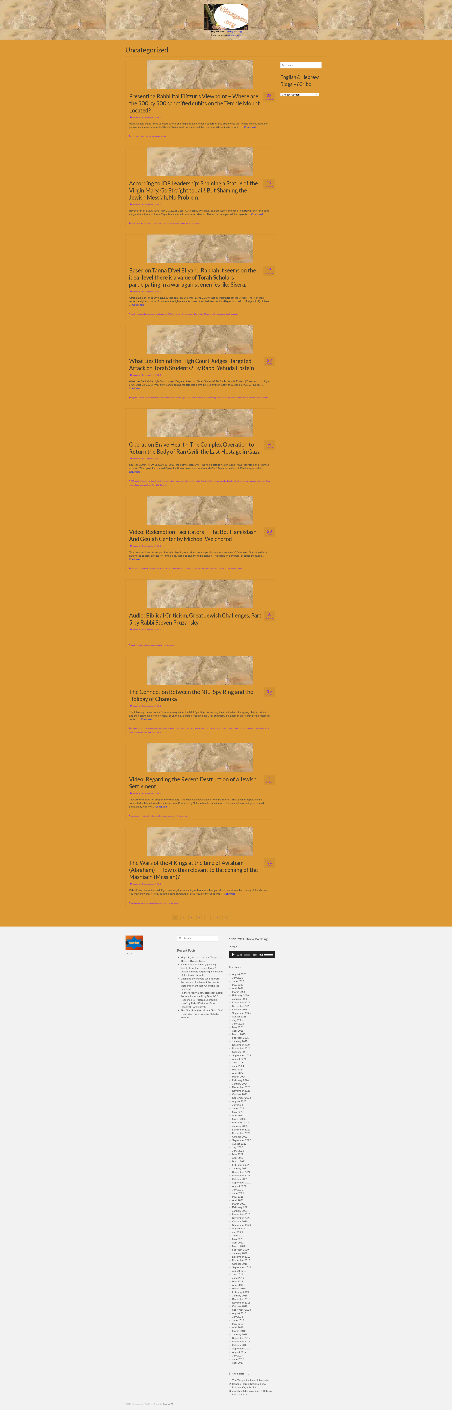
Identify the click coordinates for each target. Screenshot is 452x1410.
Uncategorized (147, 117)
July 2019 (237, 1274)
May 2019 (237, 1281)
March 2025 (239, 1034)
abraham (134, 903)
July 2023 (237, 1104)
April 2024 (237, 1073)
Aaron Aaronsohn (138, 728)
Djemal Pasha (221, 728)
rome (267, 728)
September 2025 (241, 1013)
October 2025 (240, 1009)
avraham (142, 903)
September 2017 (241, 1348)
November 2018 (241, 1302)
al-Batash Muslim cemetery (159, 481)
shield (178, 314)
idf (152, 223)
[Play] (233, 955)
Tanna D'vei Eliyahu (202, 314)
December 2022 (241, 1129)
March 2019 (239, 1288)
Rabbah (171, 314)
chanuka (189, 728)
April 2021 (237, 1200)
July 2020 (237, 1232)
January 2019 (240, 1295)
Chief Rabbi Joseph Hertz (204, 728)
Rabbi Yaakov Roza (143, 485)
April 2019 (237, 1285)
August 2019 (239, 1270)
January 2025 (240, 1041)
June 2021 (238, 1193)
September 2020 (241, 1225)
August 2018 (239, 1313)
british (164, 728)
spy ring (147, 732)
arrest (133, 223)
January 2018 (240, 1334)
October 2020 (240, 1221)
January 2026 (240, 999)
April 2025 (237, 1030)
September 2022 (241, 1140)
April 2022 (237, 1157)
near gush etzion (177, 816)
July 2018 (237, 1316)
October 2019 (240, 1263)
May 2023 (237, 1112)
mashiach (151, 903)
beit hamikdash (141, 568)
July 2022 (237, 1147)
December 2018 (241, 1299)
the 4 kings (168, 903)
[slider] (268, 954)
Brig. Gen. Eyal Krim (205, 481)
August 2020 (239, 1228)
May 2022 (237, 1154)
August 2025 (239, 1016)
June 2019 (238, 1278)
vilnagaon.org (234, 31)
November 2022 (241, 1133)
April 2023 (237, 1115)
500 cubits (135, 136)
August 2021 (239, 1186)
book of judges (137, 314)
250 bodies (135, 481)
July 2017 (237, 1355)
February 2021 (240, 1207)
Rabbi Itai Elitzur (147, 136)
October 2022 (240, 1136)
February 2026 (240, 995)
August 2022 (239, 1143)
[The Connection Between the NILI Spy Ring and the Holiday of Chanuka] (200, 670)
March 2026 (239, 991)
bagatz (134, 398)
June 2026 (238, 981)
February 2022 (240, 1164)
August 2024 (239, 1059)
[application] (252, 954)
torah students (262, 398)
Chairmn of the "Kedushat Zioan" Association (156, 398)
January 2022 (240, 1168)
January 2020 (240, 1253)
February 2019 (240, 1292)
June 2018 (238, 1320)
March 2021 (239, 1203)
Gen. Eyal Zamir (143, 223)
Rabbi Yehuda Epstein (245, 398)
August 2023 (239, 1101)
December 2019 (241, 1256)
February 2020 (240, 1249)
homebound (164, 816)
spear (190, 314)
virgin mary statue (193, 223)
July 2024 (237, 1062)
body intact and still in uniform (183, 481)
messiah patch (173, 223)
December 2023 (241, 1087)
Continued (250, 127)
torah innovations (218, 314)
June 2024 (238, 1066)
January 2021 (240, 1210)
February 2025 (240, 1037)
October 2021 (240, 1179)
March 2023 (239, 1119)
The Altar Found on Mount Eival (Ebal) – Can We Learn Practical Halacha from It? (202, 1014)
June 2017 (238, 1359)
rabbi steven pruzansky (165, 645)
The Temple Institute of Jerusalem (251, 1380)
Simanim (163, 485)
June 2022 (238, 1150)
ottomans (242, 728)
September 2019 (241, 1267)
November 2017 (241, 1341)
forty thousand (150, 314)
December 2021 (241, 1172)
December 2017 (241, 1338)
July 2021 (237, 1189)
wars (176, 903)
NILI (236, 728)
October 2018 (240, 1306)
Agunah (144, 481)
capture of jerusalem (176, 728)
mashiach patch (160, 223)
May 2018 (237, 1323)
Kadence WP (168, 1404)
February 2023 (240, 1122)
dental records (220, 481)
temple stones (236, 568)
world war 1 (156, 732)
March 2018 (239, 1330)
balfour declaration (153, 728)
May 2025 (237, 1027)
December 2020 (241, 1214)
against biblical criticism (140, 645)
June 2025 (238, 1023)
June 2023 (238, 1108)
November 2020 (241, 1217)
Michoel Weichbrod (222, 568)
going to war (162, 314)
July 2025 (237, 1020)
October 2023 (240, 1094)
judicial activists (197, 398)
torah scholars (232, 314)
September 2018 (241, 1309)
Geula (162, 568)
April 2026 (237, 988)
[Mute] (261, 955)
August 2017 (239, 1352)
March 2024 (239, 1076)
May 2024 (237, 1069)
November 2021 (241, 1175)
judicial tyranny (210, 398)
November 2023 (241, 1090)
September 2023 (241, 1097)
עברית (128, 953)
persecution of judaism (226, 398)
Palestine (251, 728)
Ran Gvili (155, 485)
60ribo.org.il (234, 34)
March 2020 (239, 1246)
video (187, 816)
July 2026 (237, 977)
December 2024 (241, 1044)
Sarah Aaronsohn (136, 732)
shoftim (184, 314)
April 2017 (237, 1362)
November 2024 (241, 1048)
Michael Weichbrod (205, 568)
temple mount (160, 136)
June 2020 (238, 1235)
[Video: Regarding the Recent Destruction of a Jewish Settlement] (200, 757)
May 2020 (237, 1239)
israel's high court (183, 398)
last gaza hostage (249, 481)
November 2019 (241, 1260)
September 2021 (241, 1182)
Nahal (182, 223)
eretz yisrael (154, 568)
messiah (159, 903)
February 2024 (240, 1080)
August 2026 (239, 974)
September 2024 (241, 1055)
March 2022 (239, 1161)
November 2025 (241, 1006)
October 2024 (240, 1051)
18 (216, 917)
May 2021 (237, 1196)
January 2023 (240, 1126)
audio (153, 645)
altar (132, 568)
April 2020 (237, 1242)
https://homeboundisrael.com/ (185, 568)
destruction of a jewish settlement (144, 816)
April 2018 (237, 1327)
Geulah (169, 568)
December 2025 (241, 1002)
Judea (230, 728)
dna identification (234, 481)
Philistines (260, 728)
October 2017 (240, 1345)
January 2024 (240, 1083)
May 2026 (237, 984)
